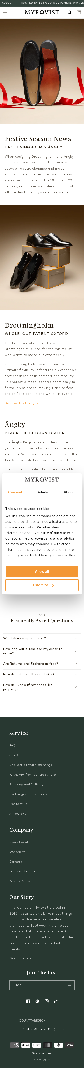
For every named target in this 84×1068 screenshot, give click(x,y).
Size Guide (17, 755)
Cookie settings (41, 1053)
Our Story (17, 852)
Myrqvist (46, 1060)
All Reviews (18, 814)
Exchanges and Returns (28, 794)
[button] (5, 12)
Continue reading (23, 959)
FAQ (12, 746)
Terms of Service (22, 871)
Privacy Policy (19, 881)
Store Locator (20, 842)
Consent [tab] (15, 492)
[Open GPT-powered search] (69, 12)
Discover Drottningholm (23, 403)
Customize (39, 585)
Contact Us (18, 804)
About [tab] (69, 492)
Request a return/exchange (31, 765)
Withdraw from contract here (32, 775)
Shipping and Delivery (26, 785)
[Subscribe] (69, 985)
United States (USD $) (40, 1029)
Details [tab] (42, 492)
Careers (15, 862)
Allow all (42, 571)
